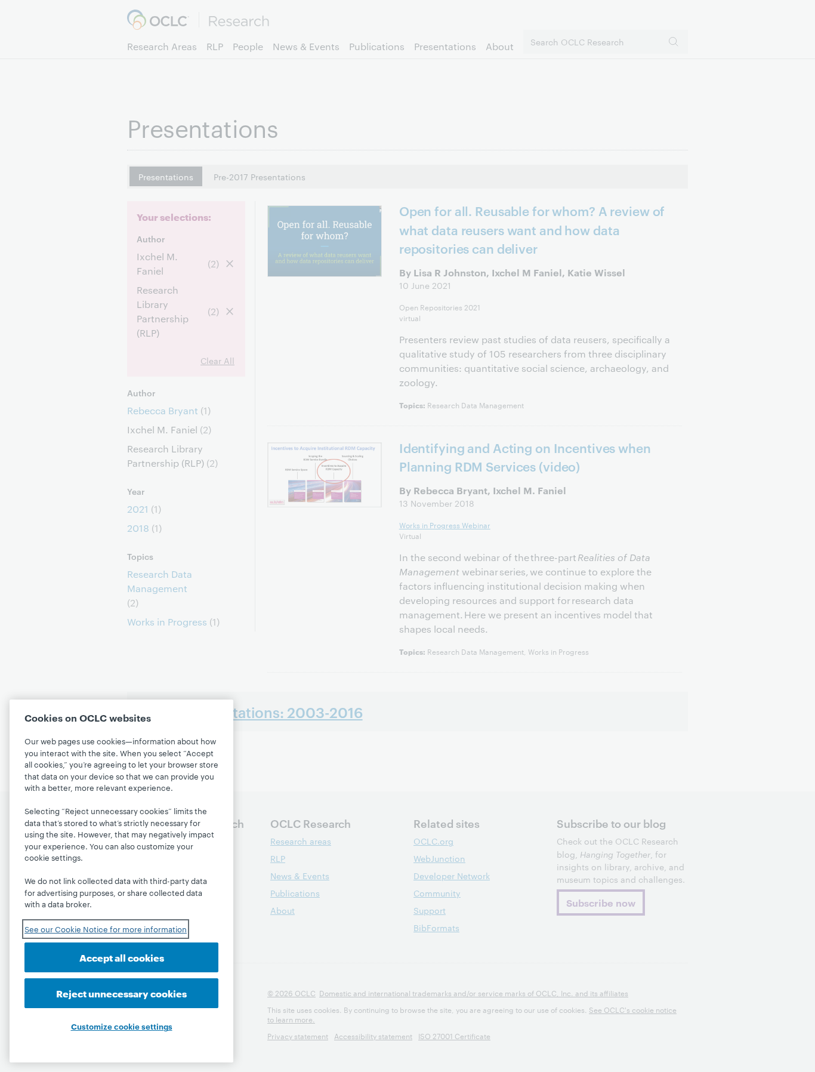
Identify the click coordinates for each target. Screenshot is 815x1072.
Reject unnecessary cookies (121, 993)
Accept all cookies (121, 957)
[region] (121, 881)
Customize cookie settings (121, 1026)
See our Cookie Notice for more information (105, 928)
